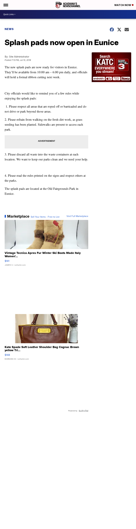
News (9, 29)
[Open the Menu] (5, 5)
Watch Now (123, 5)
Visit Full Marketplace (77, 216)
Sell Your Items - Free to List (45, 217)
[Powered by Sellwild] (83, 411)
